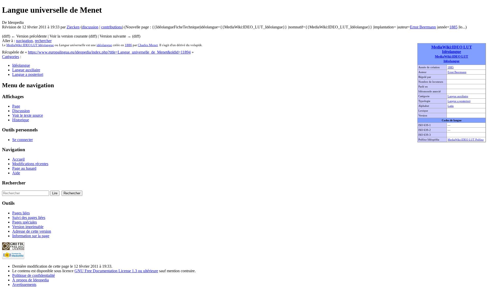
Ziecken (73, 27)
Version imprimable (27, 227)
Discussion (21, 111)
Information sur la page (30, 236)
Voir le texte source (27, 115)
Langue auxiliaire (458, 96)
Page (16, 106)
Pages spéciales (24, 222)
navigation (24, 41)
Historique (20, 120)
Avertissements (24, 284)
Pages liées (21, 213)
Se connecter (22, 140)
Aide (16, 173)
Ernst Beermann (423, 27)
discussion (90, 27)
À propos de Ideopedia (30, 280)
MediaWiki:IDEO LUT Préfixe (466, 139)
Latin (451, 105)
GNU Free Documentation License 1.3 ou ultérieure (116, 271)
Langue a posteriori (459, 100)
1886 (128, 45)
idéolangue (104, 45)
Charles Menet (148, 45)
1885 (453, 27)
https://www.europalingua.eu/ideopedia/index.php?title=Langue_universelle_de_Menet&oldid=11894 (109, 52)
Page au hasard (24, 168)
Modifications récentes (30, 164)
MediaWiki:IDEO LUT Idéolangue (451, 49)
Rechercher (13, 182)
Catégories (10, 57)
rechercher (43, 41)
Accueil (18, 159)
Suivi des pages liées (28, 217)
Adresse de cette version (31, 231)
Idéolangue (21, 65)
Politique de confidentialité (33, 275)
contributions (111, 27)
